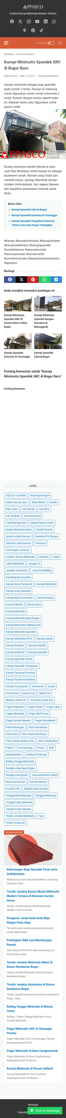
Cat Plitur (44, 509)
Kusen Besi (12, 693)
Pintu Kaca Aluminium (34, 734)
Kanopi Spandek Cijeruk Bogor (29, 209)
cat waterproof (32, 515)
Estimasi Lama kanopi (18, 543)
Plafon (9, 747)
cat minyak (28, 509)
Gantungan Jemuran (18, 549)
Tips (40, 815)
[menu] (8, 43)
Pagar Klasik (35, 706)
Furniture (40, 543)
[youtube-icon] (37, 22)
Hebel (56, 556)
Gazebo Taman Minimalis (20, 556)
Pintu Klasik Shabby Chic (20, 740)
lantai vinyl (29, 693)
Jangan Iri (34, 563)
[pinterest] (33, 279)
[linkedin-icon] (45, 22)
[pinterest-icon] (33, 30)
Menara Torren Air (16, 700)
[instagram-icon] (28, 22)
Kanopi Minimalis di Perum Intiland (30, 1068)
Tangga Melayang (46, 795)
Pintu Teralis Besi (48, 740)
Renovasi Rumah (15, 781)
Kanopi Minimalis (46, 584)
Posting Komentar (48, 75)
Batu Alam (12, 509)
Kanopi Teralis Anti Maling (20, 679)
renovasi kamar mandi (44, 775)
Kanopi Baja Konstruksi (19, 597)
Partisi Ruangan (15, 727)
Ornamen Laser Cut (42, 700)
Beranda (33, 1104)
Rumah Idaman (38, 781)
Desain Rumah (44, 529)
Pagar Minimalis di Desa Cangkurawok (32, 1051)
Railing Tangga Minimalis (20, 761)
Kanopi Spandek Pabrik (19, 659)
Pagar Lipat (53, 706)
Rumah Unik (13, 788)
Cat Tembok (12, 515)
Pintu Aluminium (38, 727)
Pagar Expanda (14, 706)
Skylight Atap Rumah (36, 788)
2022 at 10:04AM (15, 495)
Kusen (51, 686)
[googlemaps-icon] (24, 30)
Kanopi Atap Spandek (18, 590)
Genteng (44, 556)
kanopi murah (45, 638)
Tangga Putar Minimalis (19, 802)
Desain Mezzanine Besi (19, 529)
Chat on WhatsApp (47, 1110)
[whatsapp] (44, 279)
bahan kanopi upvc (16, 502)
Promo (41, 747)
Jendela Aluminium (16, 570)
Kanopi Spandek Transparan (22, 665)
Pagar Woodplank (45, 720)
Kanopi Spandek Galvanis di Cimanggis (34, 215)
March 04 (44, 693)
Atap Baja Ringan (40, 495)
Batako (54, 502)
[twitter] (21, 279)
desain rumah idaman (18, 536)
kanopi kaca (34, 604)
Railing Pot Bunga (36, 754)
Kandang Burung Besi (18, 577)
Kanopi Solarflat (37, 645)
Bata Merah (38, 502)
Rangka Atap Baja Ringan (20, 768)
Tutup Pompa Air (15, 822)
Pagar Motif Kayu (39, 713)
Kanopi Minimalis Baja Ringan (23, 618)
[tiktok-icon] (41, 30)
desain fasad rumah (42, 522)
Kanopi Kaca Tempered (19, 584)
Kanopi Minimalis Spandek (21, 631)
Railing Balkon (14, 754)
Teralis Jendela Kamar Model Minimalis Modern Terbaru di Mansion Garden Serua (33, 896)
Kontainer (37, 686)
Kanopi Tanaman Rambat (20, 672)
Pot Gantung (25, 747)
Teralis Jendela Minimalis (20, 815)
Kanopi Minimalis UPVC (19, 638)
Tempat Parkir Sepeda (18, 809)
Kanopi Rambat (15, 645)
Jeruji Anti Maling (42, 570)
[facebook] (10, 279)
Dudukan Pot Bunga (46, 536)
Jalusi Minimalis (15, 563)
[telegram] (56, 279)
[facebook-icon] (11, 22)
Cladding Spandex (16, 522)
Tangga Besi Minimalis (18, 795)
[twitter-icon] (20, 22)
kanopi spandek (38, 652)
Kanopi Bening (45, 597)
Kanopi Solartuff (15, 652)
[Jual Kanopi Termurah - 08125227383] (33, 7)
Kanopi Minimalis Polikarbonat (23, 625)
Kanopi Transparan (17, 686)
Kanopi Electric (14, 604)
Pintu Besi (11, 734)
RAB (51, 747)
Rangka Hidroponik (17, 775)
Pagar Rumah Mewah (18, 720)
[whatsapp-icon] (54, 22)
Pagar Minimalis (15, 713)
